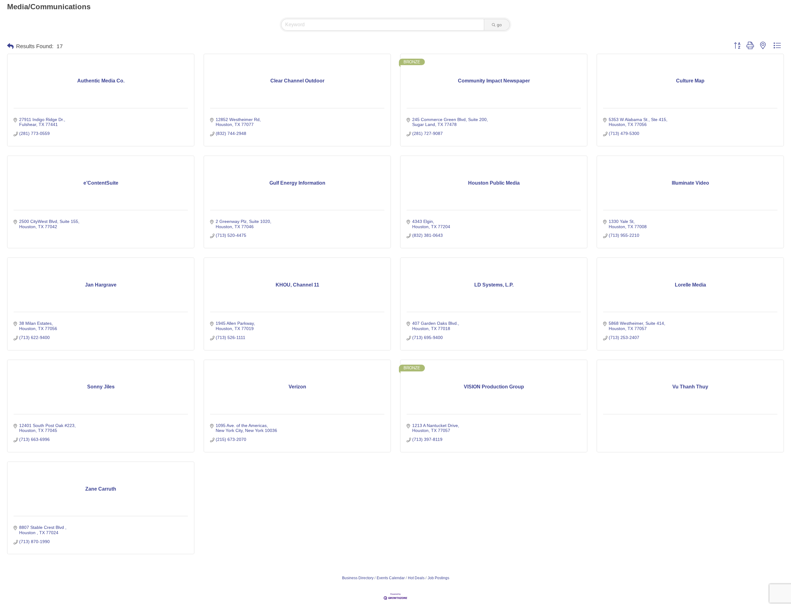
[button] (10, 46)
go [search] (499, 24)
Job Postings (438, 578)
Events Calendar (391, 578)
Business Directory (358, 578)
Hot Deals (416, 578)
